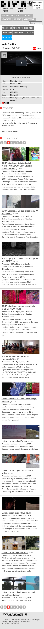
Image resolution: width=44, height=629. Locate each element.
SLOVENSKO (38, 3)
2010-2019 (28, 33)
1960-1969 (7, 28)
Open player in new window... (21, 77)
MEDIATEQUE (29, 19)
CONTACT (38, 5)
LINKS (20, 11)
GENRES (28, 16)
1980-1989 (28, 28)
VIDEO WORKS (7, 16)
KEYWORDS (6, 19)
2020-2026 (7, 37)
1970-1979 (18, 28)
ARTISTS (19, 16)
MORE (6, 103)
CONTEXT (17, 19)
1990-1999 (7, 33)
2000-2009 (18, 33)
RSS (38, 8)
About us (22, 8)
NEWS (5, 11)
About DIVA (8, 8)
